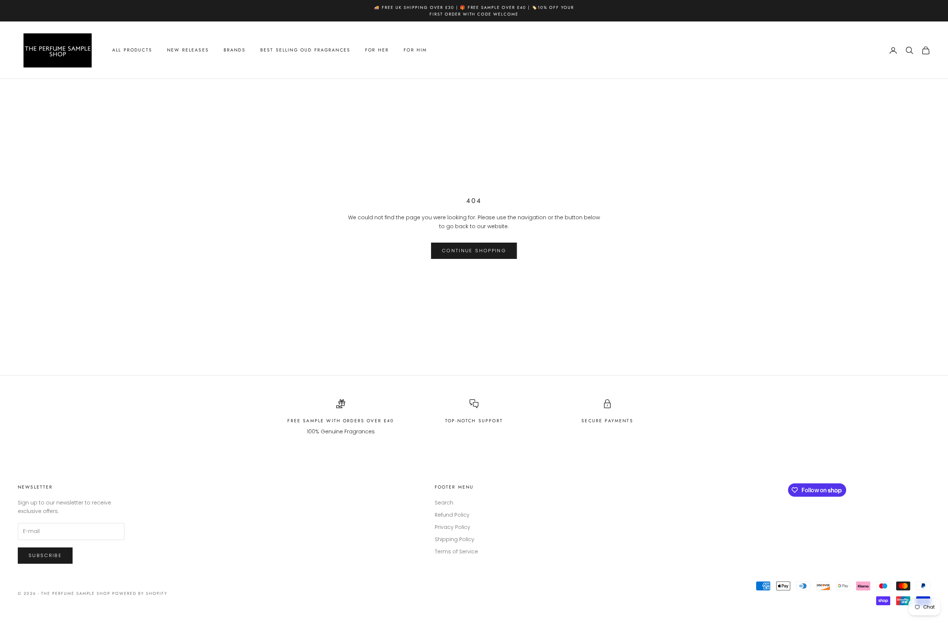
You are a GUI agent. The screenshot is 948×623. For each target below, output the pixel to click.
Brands (235, 50)
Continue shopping (474, 250)
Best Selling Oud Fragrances (305, 50)
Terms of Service (456, 551)
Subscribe (45, 555)
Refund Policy (452, 515)
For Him (415, 50)
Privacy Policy (452, 527)
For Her (377, 50)
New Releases (188, 50)
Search (444, 502)
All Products (132, 50)
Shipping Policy (454, 539)
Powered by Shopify (139, 593)
